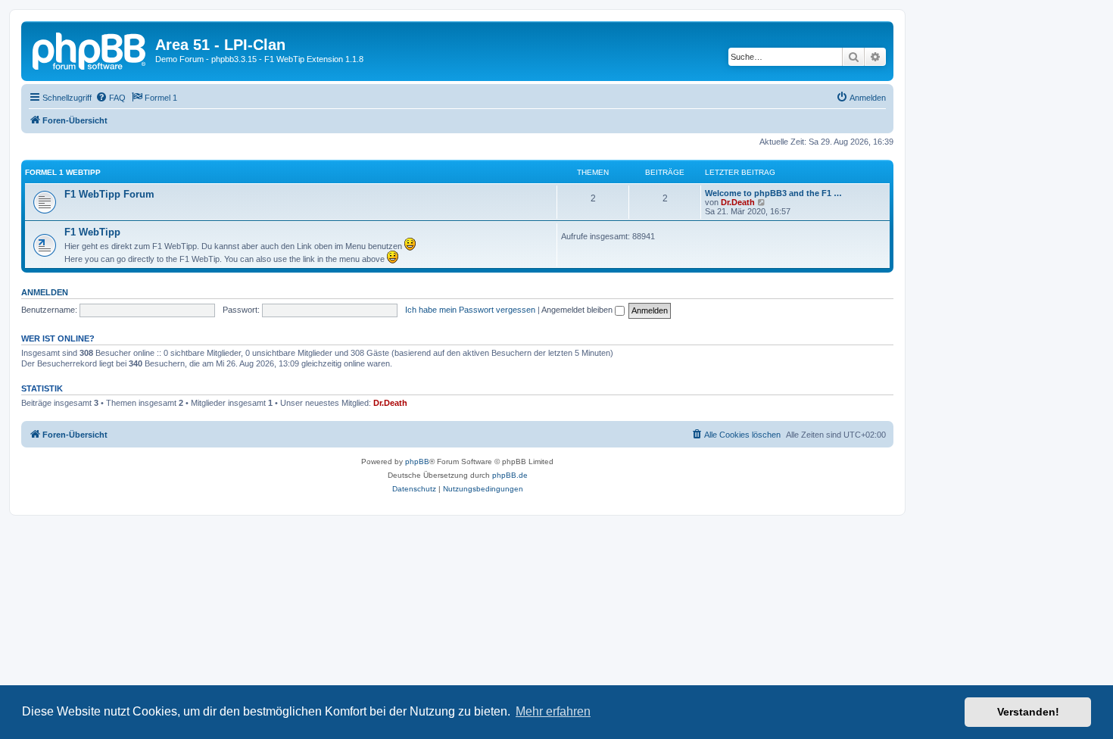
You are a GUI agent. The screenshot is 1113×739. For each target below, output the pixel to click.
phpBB (417, 461)
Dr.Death (738, 202)
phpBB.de (510, 475)
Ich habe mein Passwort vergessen (470, 309)
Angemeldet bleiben (578, 309)
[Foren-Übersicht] (90, 49)
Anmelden (44, 292)
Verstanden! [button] (1028, 712)
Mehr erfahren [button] (553, 711)
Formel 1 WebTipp (63, 172)
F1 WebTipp (92, 232)
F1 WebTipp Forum (109, 194)
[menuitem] (110, 98)
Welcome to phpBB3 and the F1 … (773, 193)
